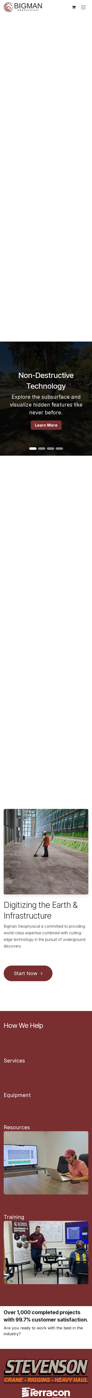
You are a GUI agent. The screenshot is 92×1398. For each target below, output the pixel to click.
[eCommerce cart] (74, 7)
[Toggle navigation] (83, 7)
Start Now (26, 973)
